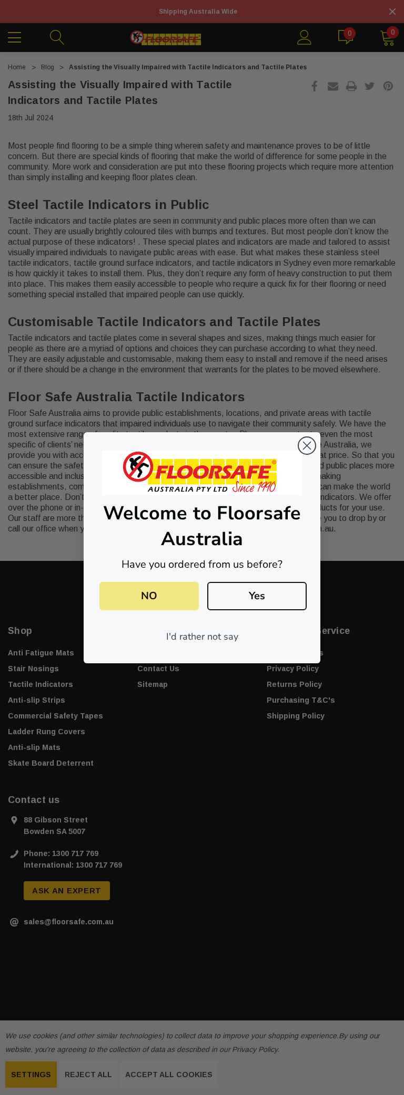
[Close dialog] (307, 445)
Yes (257, 596)
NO (149, 596)
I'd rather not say (202, 636)
